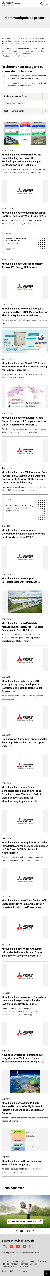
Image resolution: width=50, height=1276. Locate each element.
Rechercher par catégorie (16, 96)
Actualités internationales (14, 103)
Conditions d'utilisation (11, 1261)
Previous (16, 1231)
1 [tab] (21, 1231)
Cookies (33, 1264)
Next (33, 1231)
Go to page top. (47, 1273)
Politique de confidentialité (35, 1261)
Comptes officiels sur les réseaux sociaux (22, 1252)
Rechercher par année (14, 111)
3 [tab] (28, 1231)
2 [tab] (25, 1231)
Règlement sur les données (17, 1264)
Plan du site (23, 1266)
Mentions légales (10, 1266)
